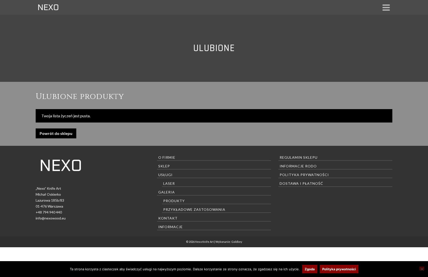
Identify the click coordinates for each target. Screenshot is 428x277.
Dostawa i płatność (301, 183)
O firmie (166, 157)
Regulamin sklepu (299, 157)
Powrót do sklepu (56, 133)
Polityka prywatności (304, 175)
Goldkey (236, 241)
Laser (169, 183)
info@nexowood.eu (51, 218)
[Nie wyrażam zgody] (421, 268)
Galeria (166, 192)
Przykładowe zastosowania (194, 209)
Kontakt (168, 218)
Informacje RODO (298, 166)
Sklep (164, 166)
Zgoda (310, 269)
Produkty (174, 201)
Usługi (165, 175)
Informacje (170, 227)
